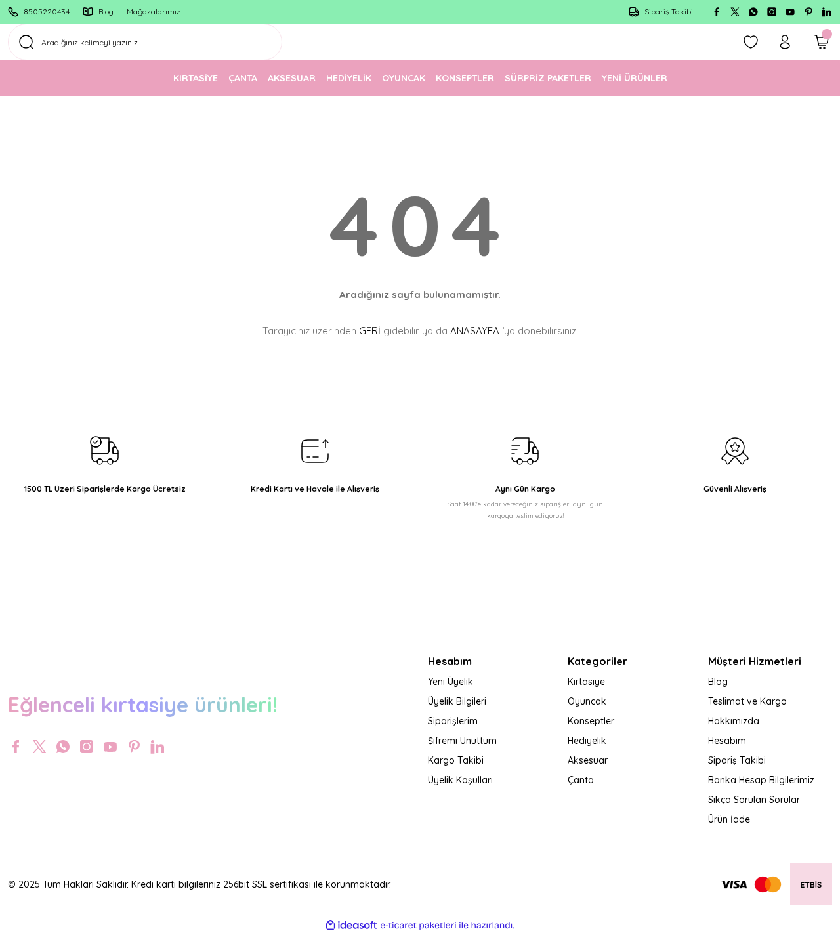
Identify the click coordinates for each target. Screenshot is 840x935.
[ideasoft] (351, 925)
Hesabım (727, 741)
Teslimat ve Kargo (747, 701)
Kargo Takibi (456, 760)
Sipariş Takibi (737, 760)
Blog (718, 681)
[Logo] (210, 659)
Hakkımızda (733, 721)
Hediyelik (587, 741)
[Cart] (821, 42)
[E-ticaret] (418, 926)
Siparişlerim (453, 721)
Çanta (581, 780)
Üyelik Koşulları (460, 780)
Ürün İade (729, 819)
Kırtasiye (586, 681)
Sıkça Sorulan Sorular (754, 800)
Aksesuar (588, 760)
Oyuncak (587, 701)
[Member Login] (784, 42)
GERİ (370, 330)
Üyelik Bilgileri (457, 701)
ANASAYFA (474, 330)
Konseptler (591, 721)
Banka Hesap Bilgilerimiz (761, 780)
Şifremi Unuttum (462, 741)
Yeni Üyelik (450, 681)
